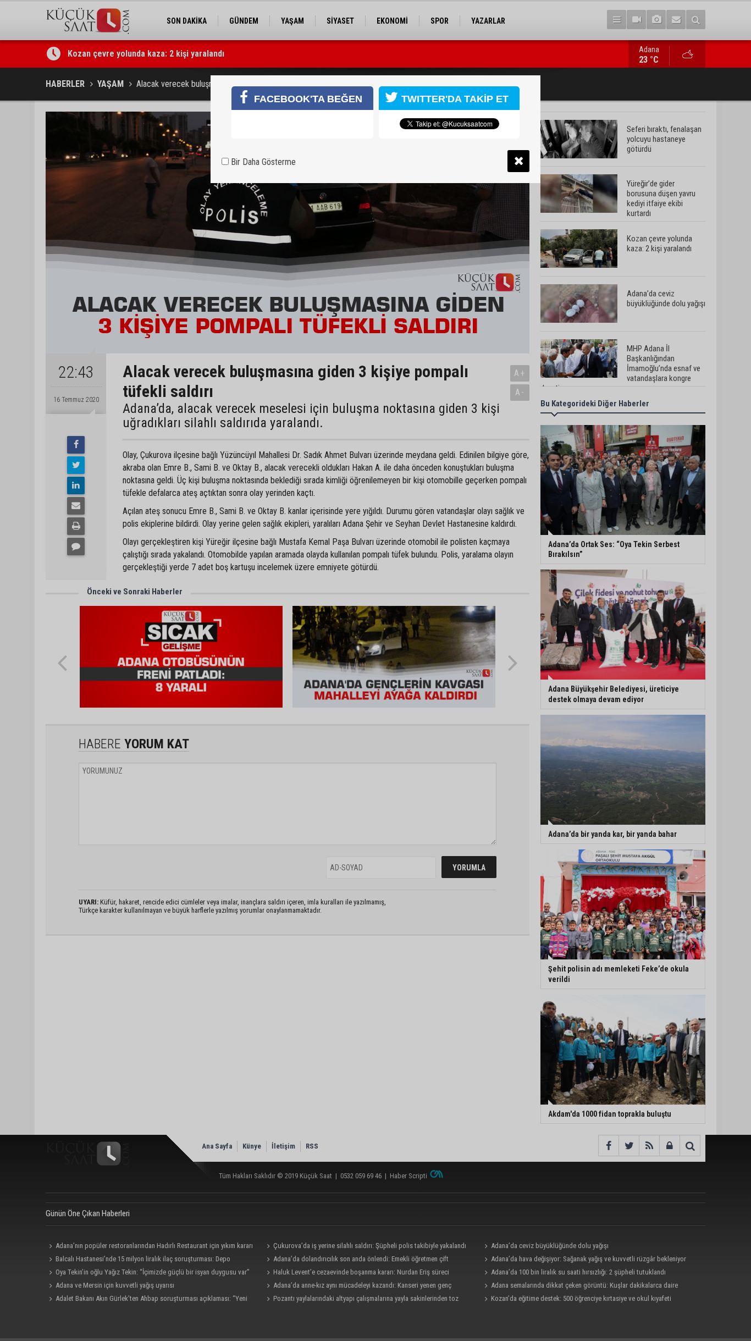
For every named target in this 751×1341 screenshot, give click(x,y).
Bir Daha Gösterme (262, 162)
